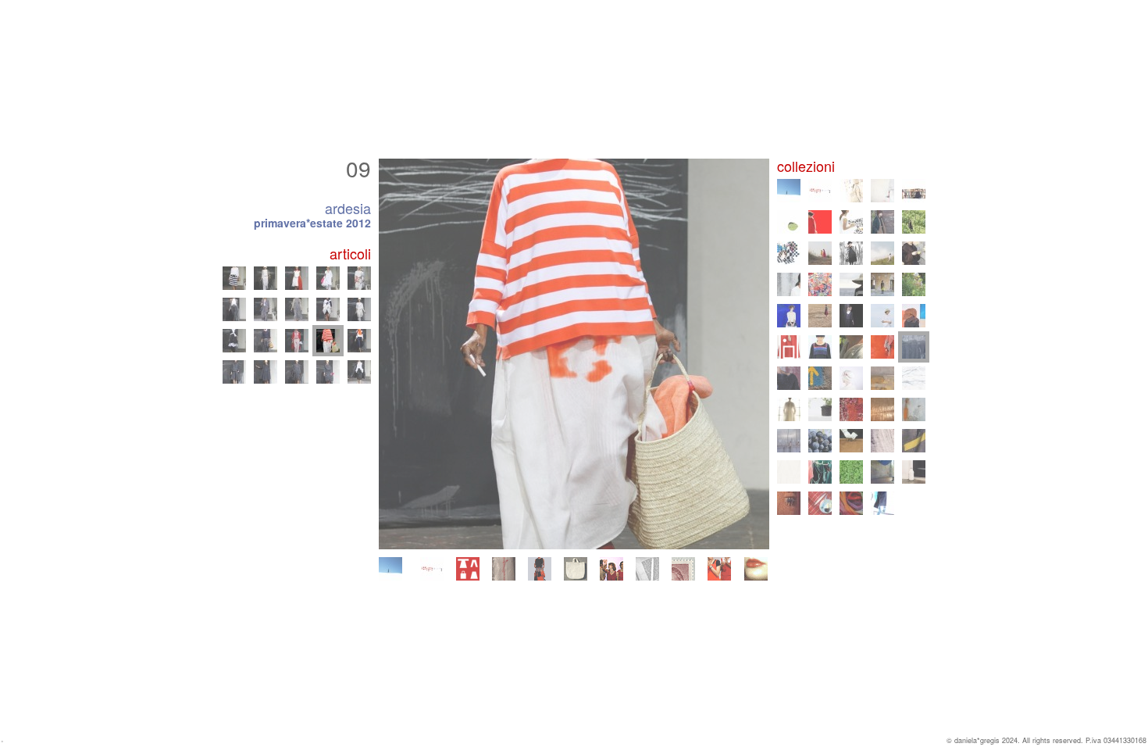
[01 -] (234, 372)
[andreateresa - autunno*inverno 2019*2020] (913, 253)
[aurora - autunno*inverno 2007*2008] (882, 409)
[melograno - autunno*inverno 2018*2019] (820, 284)
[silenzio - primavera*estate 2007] (913, 409)
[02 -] (265, 372)
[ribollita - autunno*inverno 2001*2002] (788, 503)
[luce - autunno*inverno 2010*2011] (851, 378)
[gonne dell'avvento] (539, 569)
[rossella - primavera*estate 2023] (851, 222)
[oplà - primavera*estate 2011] (820, 378)
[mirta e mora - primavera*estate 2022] (913, 222)
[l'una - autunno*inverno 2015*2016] (851, 315)
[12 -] (265, 309)
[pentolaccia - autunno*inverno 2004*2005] (913, 440)
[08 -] (296, 340)
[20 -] (359, 278)
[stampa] (647, 569)
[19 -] (328, 278)
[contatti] (683, 569)
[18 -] (296, 278)
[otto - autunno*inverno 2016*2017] (788, 315)
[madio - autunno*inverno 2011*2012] (788, 378)
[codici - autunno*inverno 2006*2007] (788, 440)
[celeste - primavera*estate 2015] (882, 315)
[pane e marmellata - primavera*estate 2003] (851, 472)
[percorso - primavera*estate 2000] (882, 503)
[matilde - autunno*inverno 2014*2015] (913, 315)
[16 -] (234, 278)
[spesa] (575, 569)
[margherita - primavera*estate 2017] (913, 284)
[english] (756, 569)
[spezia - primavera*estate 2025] (882, 190)
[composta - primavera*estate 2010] (882, 378)
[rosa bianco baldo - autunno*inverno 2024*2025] (913, 190)
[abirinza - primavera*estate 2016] (820, 315)
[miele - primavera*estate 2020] (882, 253)
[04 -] (328, 372)
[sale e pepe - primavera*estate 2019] (788, 284)
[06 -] (234, 340)
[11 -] (234, 309)
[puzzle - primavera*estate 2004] (788, 472)
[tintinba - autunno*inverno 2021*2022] (788, 253)
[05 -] (359, 372)
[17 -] (265, 278)
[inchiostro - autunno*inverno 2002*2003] (882, 472)
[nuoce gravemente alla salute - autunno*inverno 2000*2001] (851, 503)
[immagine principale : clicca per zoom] (574, 354)
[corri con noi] (719, 569)
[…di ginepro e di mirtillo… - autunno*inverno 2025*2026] (851, 190)
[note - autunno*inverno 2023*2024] (820, 222)
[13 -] (296, 309)
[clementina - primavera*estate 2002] (913, 472)
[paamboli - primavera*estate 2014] (788, 347)
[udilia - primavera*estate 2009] (788, 409)
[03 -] (296, 372)
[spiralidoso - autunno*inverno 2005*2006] (851, 440)
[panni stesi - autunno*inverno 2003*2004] (820, 472)
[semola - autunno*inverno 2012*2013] (882, 347)
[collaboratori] (611, 569)
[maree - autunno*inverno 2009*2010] (913, 378)
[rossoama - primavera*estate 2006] (820, 440)
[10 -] (359, 340)
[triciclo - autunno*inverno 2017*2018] (882, 284)
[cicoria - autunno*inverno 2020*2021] (851, 253)
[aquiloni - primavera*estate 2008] (851, 409)
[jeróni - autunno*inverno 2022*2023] (882, 222)
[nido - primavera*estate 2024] (788, 222)
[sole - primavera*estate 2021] (820, 253)
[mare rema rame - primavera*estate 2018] (851, 284)
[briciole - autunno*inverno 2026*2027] (390, 569)
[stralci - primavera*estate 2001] (820, 503)
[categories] (468, 569)
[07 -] (265, 340)
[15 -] (359, 309)
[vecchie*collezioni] (503, 569)
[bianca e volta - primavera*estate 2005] (882, 440)
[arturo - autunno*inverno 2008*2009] (820, 409)
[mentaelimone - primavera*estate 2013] (851, 347)
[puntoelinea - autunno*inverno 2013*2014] (820, 347)
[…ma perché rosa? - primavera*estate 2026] (432, 569)
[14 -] (328, 309)
